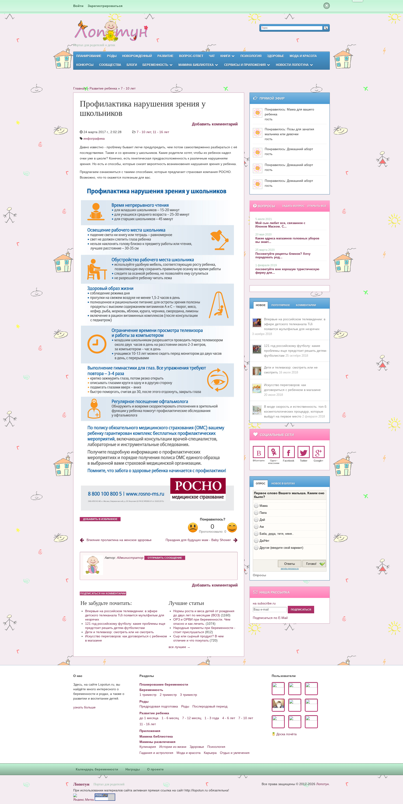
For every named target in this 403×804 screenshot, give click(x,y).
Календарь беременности (97, 769)
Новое (260, 305)
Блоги (132, 65)
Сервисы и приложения (245, 65)
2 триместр (168, 695)
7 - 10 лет (128, 88)
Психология (250, 56)
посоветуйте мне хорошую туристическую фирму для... (287, 270)
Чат (212, 56)
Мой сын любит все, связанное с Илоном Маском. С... (280, 224)
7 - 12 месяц (191, 718)
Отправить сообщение (165, 557)
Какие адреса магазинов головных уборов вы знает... (287, 240)
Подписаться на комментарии (103, 593)
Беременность (155, 65)
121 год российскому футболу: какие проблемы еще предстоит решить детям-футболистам (125, 626)
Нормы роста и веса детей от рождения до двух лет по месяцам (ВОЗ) (203, 613)
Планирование (88, 56)
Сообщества (110, 65)
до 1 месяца (148, 718)
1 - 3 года (212, 718)
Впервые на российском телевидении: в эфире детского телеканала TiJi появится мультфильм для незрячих (124, 615)
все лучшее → (179, 647)
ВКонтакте (259, 460)
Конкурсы (85, 65)
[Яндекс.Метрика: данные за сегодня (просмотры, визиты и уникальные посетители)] (83, 797)
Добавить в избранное (100, 519)
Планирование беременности (163, 684)
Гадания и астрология (156, 753)
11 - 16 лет (161, 132)
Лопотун (81, 784)
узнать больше (84, 707)
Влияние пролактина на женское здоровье (119, 540)
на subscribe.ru (264, 603)
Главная (79, 88)
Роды (112, 56)
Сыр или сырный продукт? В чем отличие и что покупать (198, 638)
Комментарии (306, 305)
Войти (78, 6)
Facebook (288, 460)
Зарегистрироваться (105, 6)
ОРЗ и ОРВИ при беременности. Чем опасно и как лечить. (201, 621)
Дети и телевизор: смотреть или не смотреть (119, 632)
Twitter (303, 460)
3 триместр (188, 695)
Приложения (149, 731)
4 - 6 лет (228, 718)
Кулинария (147, 747)
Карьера (210, 753)
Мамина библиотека (196, 65)
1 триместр (147, 695)
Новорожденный (137, 56)
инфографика (94, 138)
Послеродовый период (209, 706)
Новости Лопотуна (292, 65)
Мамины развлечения (157, 742)
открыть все (316, 205)
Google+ (318, 460)
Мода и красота (303, 56)
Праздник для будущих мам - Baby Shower (198, 540)
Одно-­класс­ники (273, 461)
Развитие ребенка (103, 88)
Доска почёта (286, 734)
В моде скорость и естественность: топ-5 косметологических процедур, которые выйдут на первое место (295, 411)
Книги (225, 56)
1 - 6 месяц (170, 718)
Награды (132, 769)
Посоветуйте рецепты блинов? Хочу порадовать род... (282, 255)
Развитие (165, 56)
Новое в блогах (283, 483)
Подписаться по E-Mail (270, 618)
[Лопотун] (110, 35)
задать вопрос (293, 205)
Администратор (130, 557)
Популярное (280, 305)
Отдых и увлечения (235, 753)
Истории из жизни (172, 747)
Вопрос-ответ (191, 56)
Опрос (260, 483)
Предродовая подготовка (158, 706)
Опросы (259, 575)
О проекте (155, 769)
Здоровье (275, 56)
